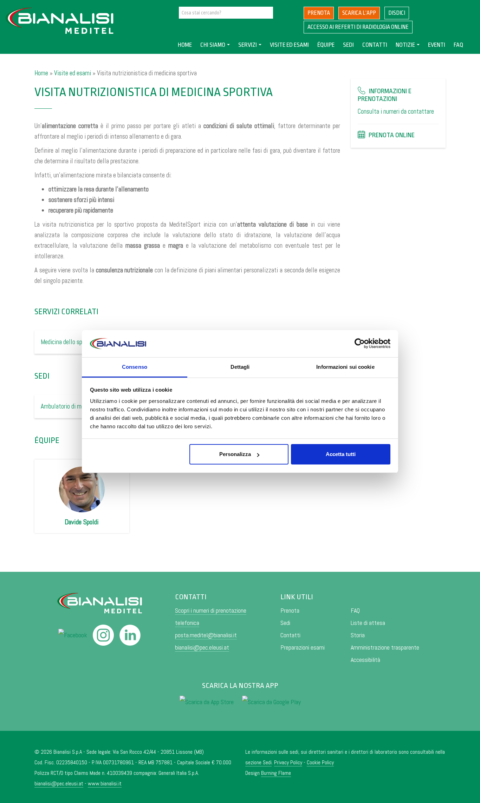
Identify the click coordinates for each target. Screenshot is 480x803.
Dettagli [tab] (240, 367)
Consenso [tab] (134, 367)
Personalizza (235, 454)
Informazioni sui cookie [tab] (345, 367)
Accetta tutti (341, 454)
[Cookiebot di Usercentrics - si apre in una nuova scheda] (359, 344)
